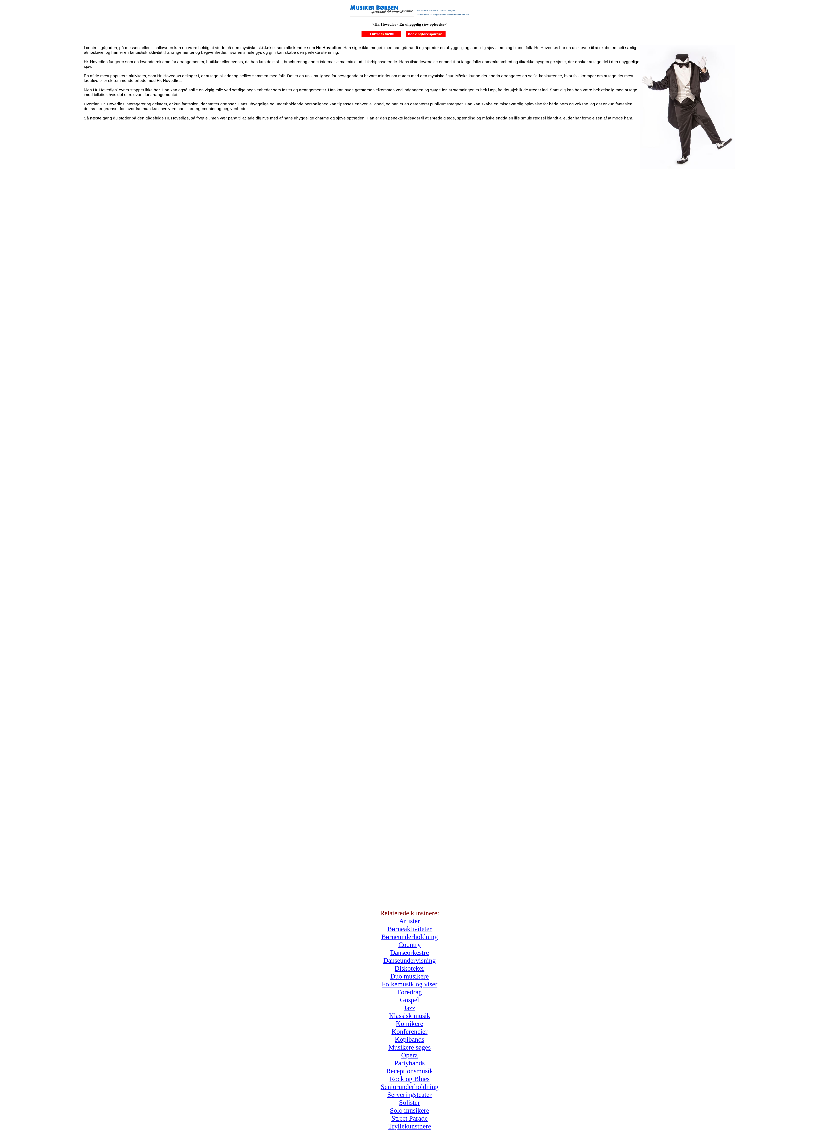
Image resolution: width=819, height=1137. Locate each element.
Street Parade (409, 1118)
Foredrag (409, 992)
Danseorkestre (409, 952)
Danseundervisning (409, 960)
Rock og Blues (410, 1079)
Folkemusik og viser (409, 984)
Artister (409, 921)
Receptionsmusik (409, 1071)
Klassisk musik (409, 1015)
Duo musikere (409, 976)
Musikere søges (409, 1047)
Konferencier (410, 1031)
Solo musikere (409, 1110)
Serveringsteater (409, 1094)
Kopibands (409, 1039)
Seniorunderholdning (410, 1086)
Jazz (409, 1008)
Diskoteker (409, 968)
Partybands (409, 1063)
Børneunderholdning (409, 937)
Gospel (409, 1000)
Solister (409, 1102)
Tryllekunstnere (409, 1126)
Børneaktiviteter (409, 929)
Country (409, 944)
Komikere (409, 1023)
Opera (409, 1055)
